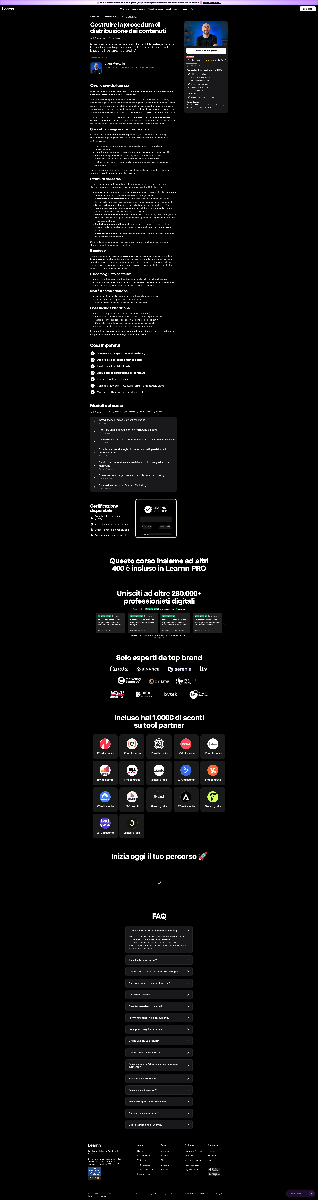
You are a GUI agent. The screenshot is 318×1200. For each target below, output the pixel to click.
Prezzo (184, 9)
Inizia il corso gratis (206, 50)
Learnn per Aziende (193, 1151)
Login (210, 1160)
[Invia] (311, 1193)
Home (140, 1151)
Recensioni (213, 1155)
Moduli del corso (155, 9)
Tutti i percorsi (144, 1165)
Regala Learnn (191, 1169)
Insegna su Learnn (192, 1165)
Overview (124, 9)
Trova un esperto (145, 1169)
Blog (163, 1160)
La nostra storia (144, 1155)
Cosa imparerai (138, 9)
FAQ (192, 9)
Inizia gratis (308, 9)
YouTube (165, 1151)
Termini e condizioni (101, 1196)
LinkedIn (165, 1165)
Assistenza (213, 1151)
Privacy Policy (215, 1194)
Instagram (165, 1155)
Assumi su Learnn (192, 1160)
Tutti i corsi (94, 17)
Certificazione (172, 9)
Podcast (164, 1169)
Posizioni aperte (144, 1174)
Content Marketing (111, 17)
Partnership (189, 1155)
